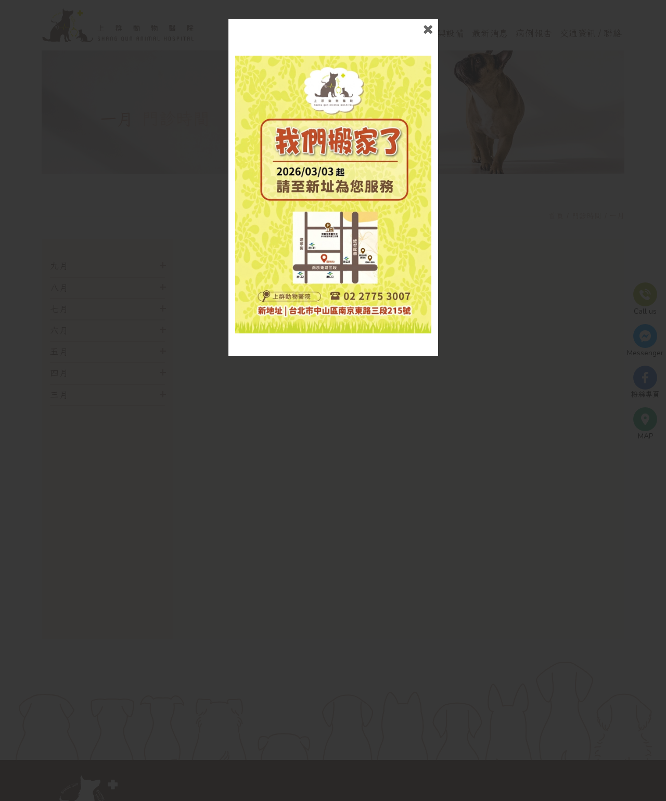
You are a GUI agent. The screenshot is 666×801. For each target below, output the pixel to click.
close (427, 29)
